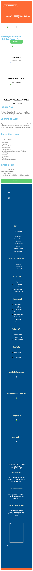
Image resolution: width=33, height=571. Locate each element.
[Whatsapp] (19, 211)
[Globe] (18, 427)
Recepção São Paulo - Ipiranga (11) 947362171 (16, 466)
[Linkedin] (22, 206)
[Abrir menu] (28, 28)
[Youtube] (14, 211)
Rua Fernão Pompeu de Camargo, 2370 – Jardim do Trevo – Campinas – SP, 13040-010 (16, 496)
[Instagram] (11, 206)
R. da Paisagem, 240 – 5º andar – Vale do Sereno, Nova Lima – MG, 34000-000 (16, 513)
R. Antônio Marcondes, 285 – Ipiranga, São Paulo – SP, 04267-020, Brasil (16, 479)
